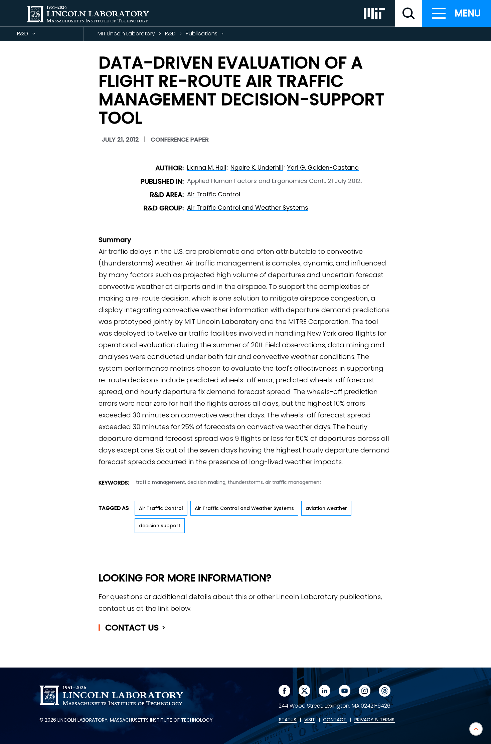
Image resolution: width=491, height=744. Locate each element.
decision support (159, 525)
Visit (309, 720)
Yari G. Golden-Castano (323, 167)
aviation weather (326, 508)
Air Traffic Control (213, 194)
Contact (132, 627)
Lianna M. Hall (206, 167)
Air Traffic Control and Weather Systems (247, 207)
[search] (408, 13)
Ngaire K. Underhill (256, 167)
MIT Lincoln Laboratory (126, 33)
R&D (34, 35)
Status (287, 720)
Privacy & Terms (374, 720)
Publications (201, 33)
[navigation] (456, 13)
